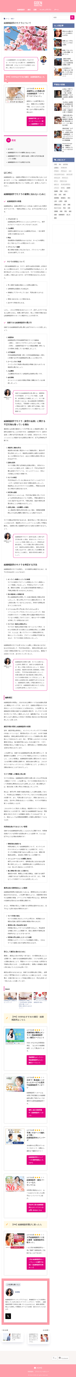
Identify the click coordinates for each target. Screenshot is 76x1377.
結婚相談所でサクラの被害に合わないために (22, 152)
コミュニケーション (59, 174)
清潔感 (56, 211)
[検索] (72, 17)
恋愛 (35, 9)
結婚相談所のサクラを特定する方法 (19, 162)
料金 (64, 208)
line (60, 164)
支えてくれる (57, 208)
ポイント (56, 184)
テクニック (57, 177)
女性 (60, 194)
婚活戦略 (56, 198)
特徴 (61, 211)
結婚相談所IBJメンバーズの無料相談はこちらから (36, 1159)
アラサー (56, 171)
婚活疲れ (63, 198)
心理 (55, 201)
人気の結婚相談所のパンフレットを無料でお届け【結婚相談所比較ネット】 (36, 1263)
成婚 (69, 204)
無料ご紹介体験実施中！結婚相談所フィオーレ (36, 1112)
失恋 (55, 194)
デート (56, 9)
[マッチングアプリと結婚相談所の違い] (40, 996)
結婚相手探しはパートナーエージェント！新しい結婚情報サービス (36, 121)
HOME (39, 1368)
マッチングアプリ (45, 9)
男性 (66, 211)
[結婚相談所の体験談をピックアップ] (10, 996)
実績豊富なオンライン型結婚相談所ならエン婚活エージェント (36, 1060)
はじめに (10, 149)
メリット (56, 188)
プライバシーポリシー (42, 1371)
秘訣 (70, 211)
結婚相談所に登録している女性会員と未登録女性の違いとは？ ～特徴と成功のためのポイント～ (25, 1004)
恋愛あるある (57, 204)
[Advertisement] (63, 233)
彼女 (69, 198)
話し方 (68, 214)
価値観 (56, 191)
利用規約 (30, 1371)
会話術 (68, 188)
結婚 (55, 214)
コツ (70, 171)
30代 (55, 164)
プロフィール (63, 181)
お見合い (56, 167)
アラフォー (64, 171)
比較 (69, 208)
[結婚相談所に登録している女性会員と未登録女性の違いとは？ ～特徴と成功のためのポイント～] (25, 996)
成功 (64, 204)
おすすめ (65, 164)
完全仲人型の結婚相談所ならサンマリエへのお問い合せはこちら (36, 1207)
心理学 (60, 201)
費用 (55, 218)
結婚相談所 (21, 9)
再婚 (61, 191)
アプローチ (64, 167)
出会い (66, 191)
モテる (62, 188)
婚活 (29, 9)
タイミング (69, 174)
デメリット (65, 177)
